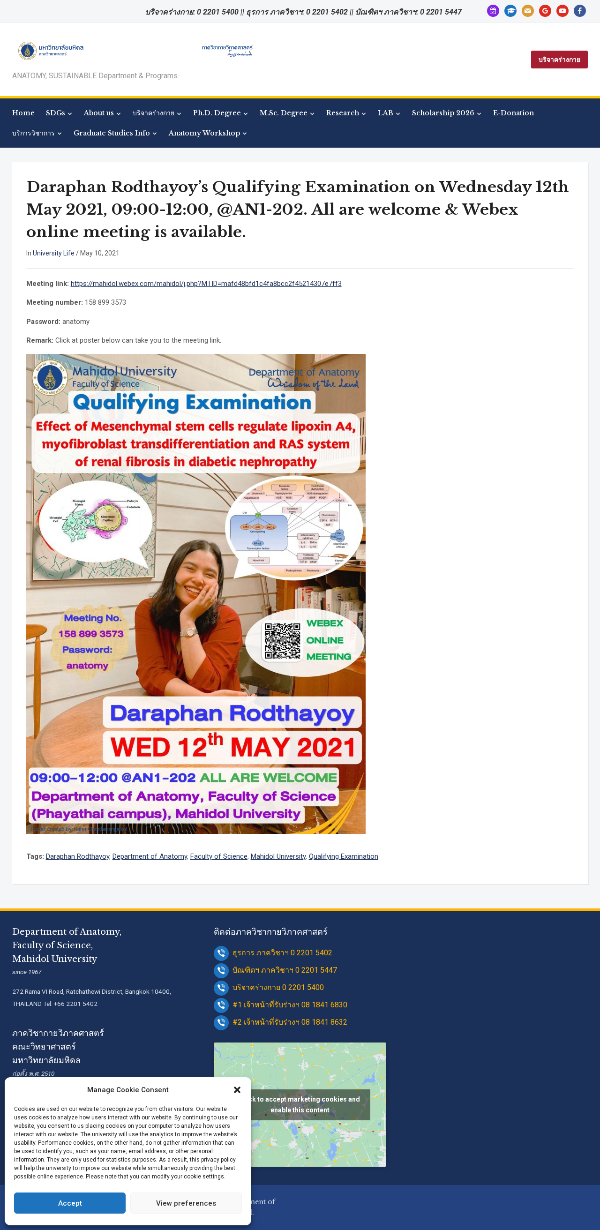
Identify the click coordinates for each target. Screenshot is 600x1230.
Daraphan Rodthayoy (77, 856)
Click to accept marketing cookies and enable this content (300, 1104)
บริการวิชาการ (33, 133)
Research (342, 113)
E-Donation (513, 113)
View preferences (186, 1203)
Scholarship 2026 (443, 113)
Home (23, 113)
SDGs (55, 113)
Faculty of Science (219, 856)
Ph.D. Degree (217, 113)
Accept (70, 1203)
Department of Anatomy (149, 856)
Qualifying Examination (343, 856)
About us (99, 113)
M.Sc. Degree (284, 113)
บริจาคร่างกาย (559, 59)
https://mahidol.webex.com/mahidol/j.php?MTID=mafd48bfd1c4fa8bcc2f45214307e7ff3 (206, 283)
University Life (54, 253)
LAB (385, 113)
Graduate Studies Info (112, 133)
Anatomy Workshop (204, 133)
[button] (237, 1090)
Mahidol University (278, 856)
